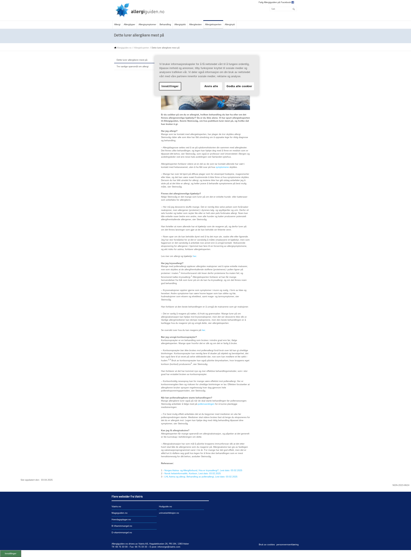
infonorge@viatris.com (168, 546)
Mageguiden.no (119, 513)
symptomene (222, 167)
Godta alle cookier (239, 86)
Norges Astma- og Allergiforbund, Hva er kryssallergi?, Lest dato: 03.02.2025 (203, 470)
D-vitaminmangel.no (122, 532)
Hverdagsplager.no (121, 519)
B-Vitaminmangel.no (122, 526)
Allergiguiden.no (124, 48)
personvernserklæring (287, 544)
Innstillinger (10, 553)
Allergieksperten (141, 48)
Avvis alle (211, 86)
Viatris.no (116, 506)
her (194, 256)
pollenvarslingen (206, 404)
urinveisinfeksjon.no (169, 513)
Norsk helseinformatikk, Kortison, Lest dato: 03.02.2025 (192, 473)
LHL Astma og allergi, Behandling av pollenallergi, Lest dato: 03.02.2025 (200, 476)
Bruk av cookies (267, 544)
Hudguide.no (165, 506)
